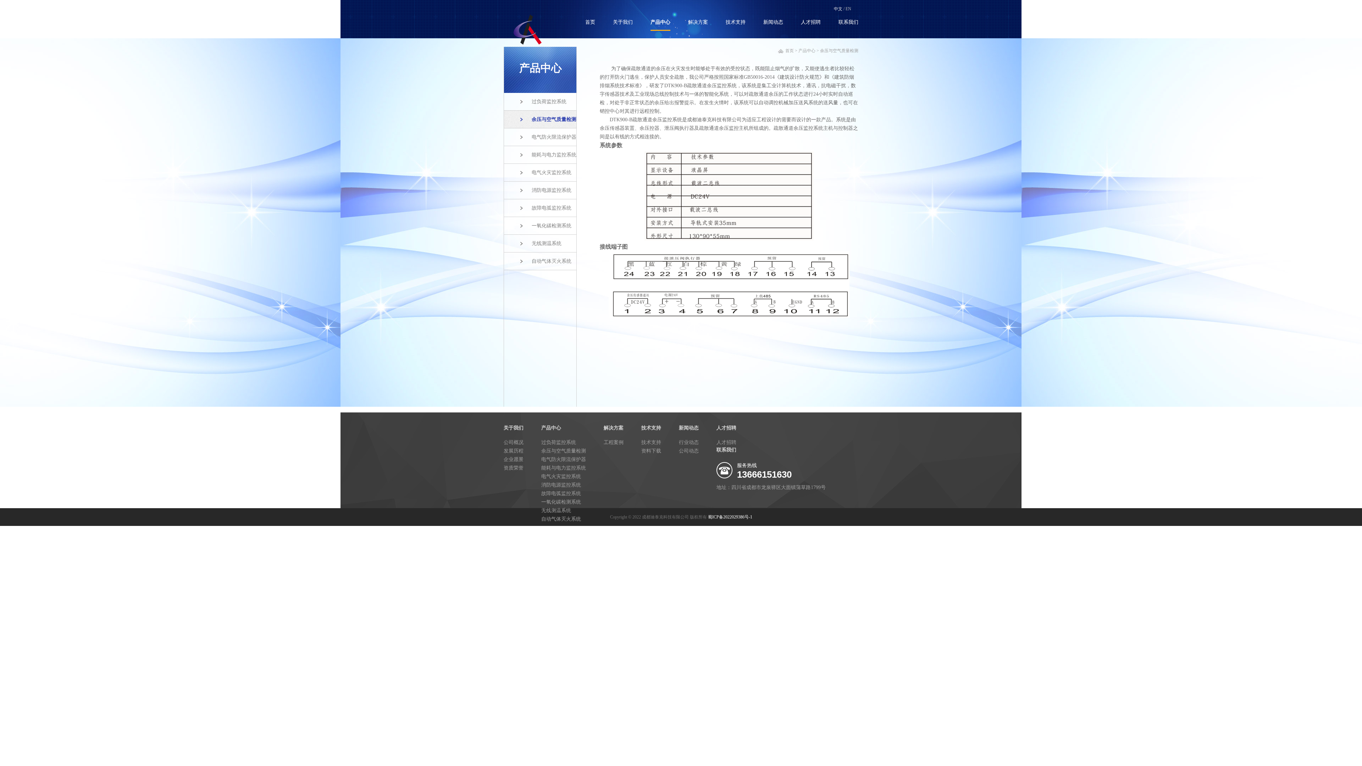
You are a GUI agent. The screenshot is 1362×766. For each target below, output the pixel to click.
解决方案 (698, 22)
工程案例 (614, 442)
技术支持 (736, 22)
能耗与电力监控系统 (554, 154)
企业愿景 (514, 459)
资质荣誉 (514, 468)
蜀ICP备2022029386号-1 (730, 517)
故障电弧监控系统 (551, 208)
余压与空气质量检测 (554, 119)
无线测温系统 (546, 243)
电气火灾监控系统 (551, 172)
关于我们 (623, 22)
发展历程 (514, 451)
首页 (590, 22)
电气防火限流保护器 (554, 137)
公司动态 (689, 451)
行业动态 (689, 442)
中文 (838, 8)
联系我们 (848, 22)
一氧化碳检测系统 (551, 225)
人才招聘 (811, 22)
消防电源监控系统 (551, 190)
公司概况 (514, 442)
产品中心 (660, 22)
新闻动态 (773, 22)
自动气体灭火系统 (551, 261)
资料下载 (651, 451)
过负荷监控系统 (549, 101)
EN (848, 8)
